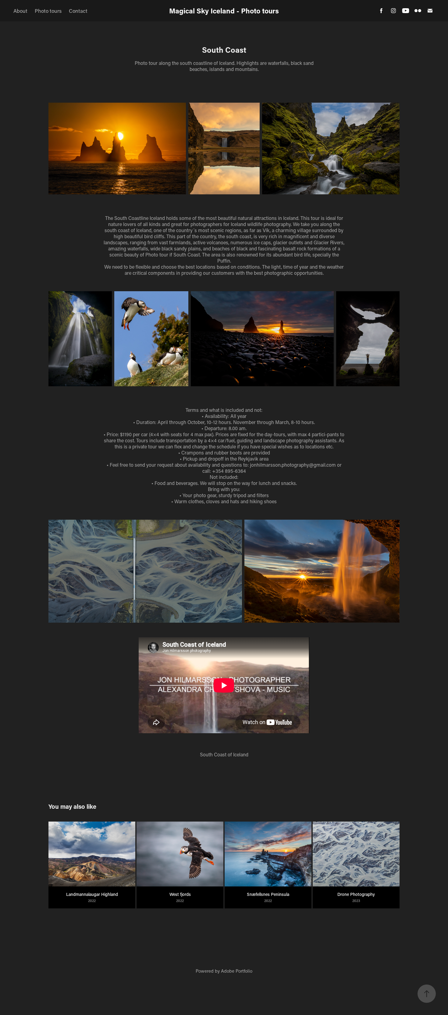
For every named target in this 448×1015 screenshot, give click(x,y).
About (20, 10)
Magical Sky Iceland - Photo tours (224, 10)
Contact (78, 10)
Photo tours (48, 10)
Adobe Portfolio (236, 971)
